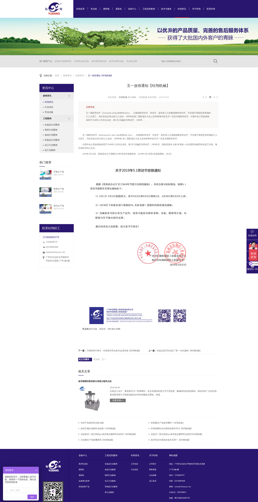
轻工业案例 (50, 150)
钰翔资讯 (182, 9)
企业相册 (152, 475)
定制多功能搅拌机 (63, 61)
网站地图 (173, 455)
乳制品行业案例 (52, 140)
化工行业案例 (51, 145)
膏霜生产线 (59, 189)
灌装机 (119, 9)
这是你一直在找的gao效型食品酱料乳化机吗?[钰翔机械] (176, 434)
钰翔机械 (123, 97)
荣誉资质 (152, 470)
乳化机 (94, 9)
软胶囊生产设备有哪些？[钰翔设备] (167, 423)
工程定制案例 (148, 9)
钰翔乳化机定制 (81, 61)
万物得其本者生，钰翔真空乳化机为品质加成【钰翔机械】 (114, 351)
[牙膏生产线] (45, 175)
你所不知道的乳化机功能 (92, 423)
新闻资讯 (67, 75)
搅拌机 (81, 470)
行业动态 (49, 107)
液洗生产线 (59, 206)
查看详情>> (117, 400)
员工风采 (152, 481)
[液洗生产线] (45, 209)
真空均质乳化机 (116, 61)
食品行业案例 (51, 135)
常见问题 (49, 112)
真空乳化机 (83, 464)
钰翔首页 (80, 9)
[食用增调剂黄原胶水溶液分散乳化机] (92, 400)
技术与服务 (166, 9)
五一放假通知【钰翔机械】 (100, 75)
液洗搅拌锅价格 (99, 61)
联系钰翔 (211, 9)
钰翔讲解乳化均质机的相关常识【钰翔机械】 (172, 428)
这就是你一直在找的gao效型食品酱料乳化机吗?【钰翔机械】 (109, 434)
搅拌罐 (106, 9)
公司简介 (152, 464)
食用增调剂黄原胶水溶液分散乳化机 (95, 381)
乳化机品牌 (132, 61)
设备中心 (132, 9)
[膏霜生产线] (45, 192)
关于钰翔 (196, 9)
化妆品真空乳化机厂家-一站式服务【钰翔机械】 (179, 351)
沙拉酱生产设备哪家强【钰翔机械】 (97, 440)
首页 (57, 75)
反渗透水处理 (84, 481)
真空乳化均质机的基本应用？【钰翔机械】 (171, 440)
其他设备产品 (84, 487)
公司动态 (134, 464)
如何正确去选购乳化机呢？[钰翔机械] (98, 428)
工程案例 (47, 118)
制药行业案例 (51, 130)
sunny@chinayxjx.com (55, 252)
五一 (104, 359)
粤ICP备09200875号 (182, 498)
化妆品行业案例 (52, 125)
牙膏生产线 (59, 172)
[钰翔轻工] (53, 491)
